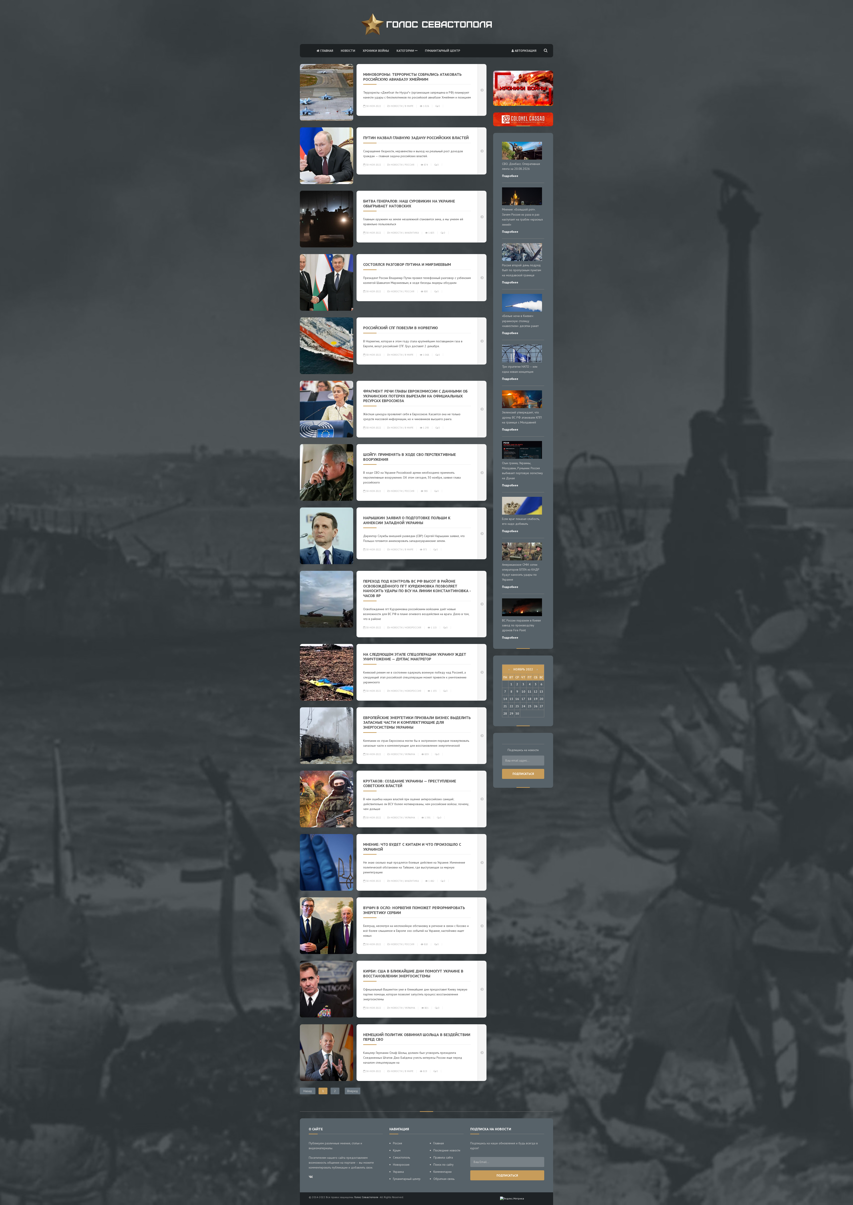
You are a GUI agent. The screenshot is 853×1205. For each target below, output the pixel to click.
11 (529, 692)
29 (511, 714)
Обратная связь (443, 1179)
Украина (410, 754)
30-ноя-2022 (373, 106)
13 (541, 692)
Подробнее (510, 176)
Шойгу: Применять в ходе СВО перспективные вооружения (409, 457)
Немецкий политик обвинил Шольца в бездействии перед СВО (416, 1037)
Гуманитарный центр (442, 51)
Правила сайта (443, 1157)
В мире (409, 106)
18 (529, 699)
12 (535, 692)
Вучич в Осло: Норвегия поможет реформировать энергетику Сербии (414, 910)
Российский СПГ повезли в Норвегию (400, 327)
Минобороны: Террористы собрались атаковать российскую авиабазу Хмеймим (412, 77)
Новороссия (413, 627)
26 (535, 706)
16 (517, 699)
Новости (348, 51)
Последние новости (446, 1150)
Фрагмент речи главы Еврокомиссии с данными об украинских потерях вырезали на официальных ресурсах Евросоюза (415, 396)
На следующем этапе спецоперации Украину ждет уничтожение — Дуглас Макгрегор (414, 657)
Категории (406, 51)
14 (505, 699)
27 (541, 706)
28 (505, 714)
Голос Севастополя (366, 1197)
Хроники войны (376, 51)
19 (535, 699)
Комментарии (442, 1172)
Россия (409, 164)
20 (541, 699)
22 (511, 706)
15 (511, 699)
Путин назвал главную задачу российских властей (416, 137)
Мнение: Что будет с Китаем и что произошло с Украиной (412, 847)
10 (523, 692)
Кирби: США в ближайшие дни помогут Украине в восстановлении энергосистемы (413, 973)
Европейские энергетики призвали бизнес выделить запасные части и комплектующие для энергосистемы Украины (417, 722)
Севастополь (401, 1157)
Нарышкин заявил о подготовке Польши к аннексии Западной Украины (406, 520)
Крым (397, 1150)
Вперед (352, 1091)
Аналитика (412, 232)
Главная (326, 51)
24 (523, 706)
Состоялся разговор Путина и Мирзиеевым (407, 264)
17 (523, 699)
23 (517, 706)
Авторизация (525, 51)
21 (505, 706)
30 (517, 714)
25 (529, 706)
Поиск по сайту (443, 1165)
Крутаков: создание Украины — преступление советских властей (409, 783)
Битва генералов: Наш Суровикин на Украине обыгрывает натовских (409, 203)
